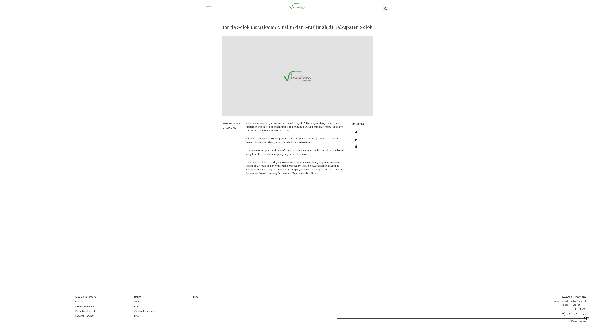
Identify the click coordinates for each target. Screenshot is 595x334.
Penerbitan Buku (84, 306)
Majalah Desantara (85, 296)
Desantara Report (85, 311)
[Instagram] (583, 314)
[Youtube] (563, 314)
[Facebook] (569, 314)
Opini (137, 301)
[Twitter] (576, 314)
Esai (136, 306)
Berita (137, 296)
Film (195, 296)
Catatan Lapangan (144, 311)
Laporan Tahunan (84, 315)
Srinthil (79, 301)
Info (136, 315)
